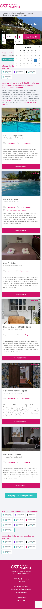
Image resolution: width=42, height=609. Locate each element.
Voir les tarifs (20, 166)
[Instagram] (17, 600)
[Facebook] (21, 600)
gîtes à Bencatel (7, 100)
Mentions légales (21, 592)
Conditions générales (21, 586)
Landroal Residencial (12, 454)
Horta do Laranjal (10, 199)
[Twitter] (24, 600)
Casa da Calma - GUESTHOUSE (17, 327)
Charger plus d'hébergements (20, 495)
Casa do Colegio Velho (13, 135)
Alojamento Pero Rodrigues (15, 391)
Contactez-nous (21, 597)
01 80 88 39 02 (22, 578)
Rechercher (31, 37)
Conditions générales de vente (21, 589)
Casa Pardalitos (9, 263)
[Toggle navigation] (40, 4)
